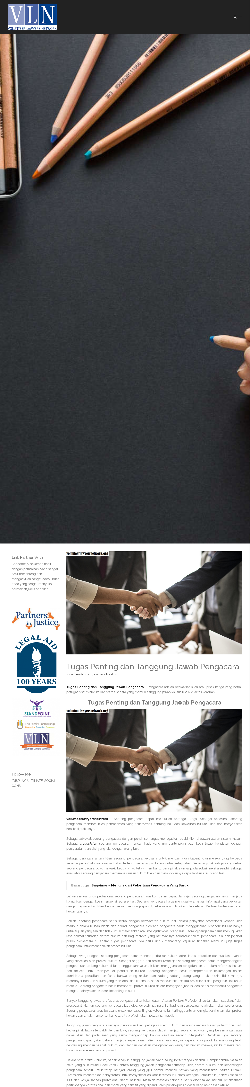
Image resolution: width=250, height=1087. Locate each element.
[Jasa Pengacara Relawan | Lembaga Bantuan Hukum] (32, 17)
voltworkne (110, 674)
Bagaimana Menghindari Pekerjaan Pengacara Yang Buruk (139, 885)
